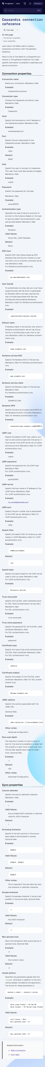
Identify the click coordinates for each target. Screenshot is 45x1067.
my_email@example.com (18, 502)
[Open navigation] (24, 3)
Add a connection (18, 1050)
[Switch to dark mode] (30, 3)
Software (37, 4)
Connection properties (11, 38)
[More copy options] (17, 30)
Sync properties (9, 41)
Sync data (15, 1055)
